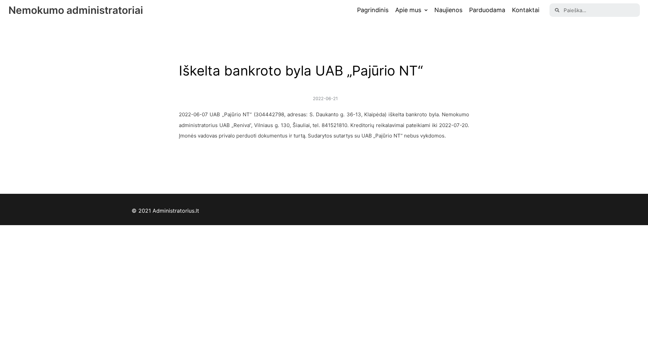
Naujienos (448, 9)
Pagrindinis (372, 9)
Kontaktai (525, 9)
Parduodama (487, 9)
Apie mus (408, 9)
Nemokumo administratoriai (75, 10)
